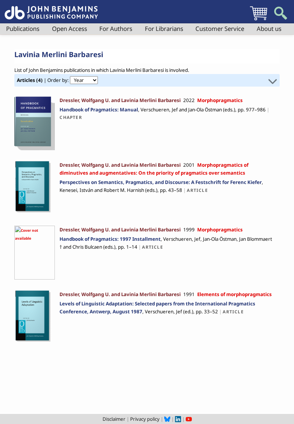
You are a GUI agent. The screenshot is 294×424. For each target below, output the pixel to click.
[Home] (51, 8)
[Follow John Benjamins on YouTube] (189, 419)
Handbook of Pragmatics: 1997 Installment (110, 239)
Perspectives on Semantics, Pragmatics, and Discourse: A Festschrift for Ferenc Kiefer (161, 182)
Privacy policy (145, 419)
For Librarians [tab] (164, 28)
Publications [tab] (22, 28)
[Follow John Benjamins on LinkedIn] (178, 419)
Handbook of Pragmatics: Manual (99, 109)
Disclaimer (114, 419)
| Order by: (43, 80)
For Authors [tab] (115, 28)
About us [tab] (269, 28)
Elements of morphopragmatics (234, 294)
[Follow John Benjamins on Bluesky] (167, 419)
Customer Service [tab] (219, 28)
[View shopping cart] (258, 20)
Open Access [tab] (69, 28)
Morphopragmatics (220, 100)
